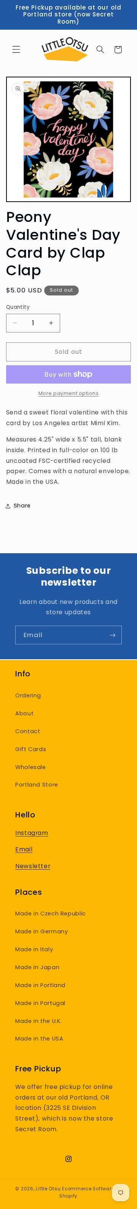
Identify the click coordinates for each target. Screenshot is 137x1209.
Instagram (31, 832)
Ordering (28, 695)
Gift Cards (30, 749)
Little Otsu (48, 1189)
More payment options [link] (68, 393)
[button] (16, 49)
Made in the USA (39, 1038)
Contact (27, 731)
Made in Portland (40, 985)
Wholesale (30, 767)
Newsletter (32, 866)
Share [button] (22, 505)
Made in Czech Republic (50, 913)
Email (23, 849)
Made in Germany (41, 931)
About (24, 713)
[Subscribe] (112, 635)
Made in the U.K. (38, 1021)
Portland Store (36, 784)
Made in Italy (34, 949)
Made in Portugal (40, 1003)
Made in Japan (37, 967)
